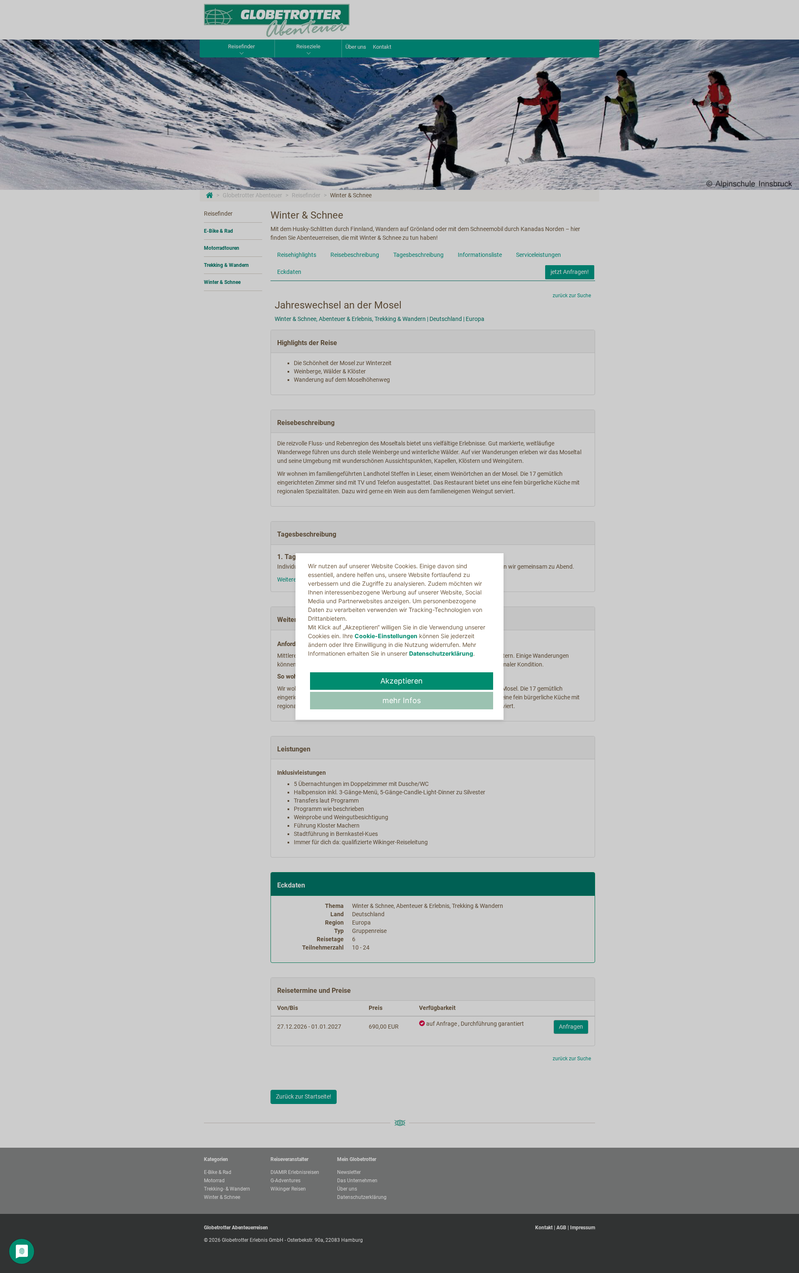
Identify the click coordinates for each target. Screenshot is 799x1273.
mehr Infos (401, 700)
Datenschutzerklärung (441, 653)
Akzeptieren (401, 680)
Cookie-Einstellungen (386, 635)
